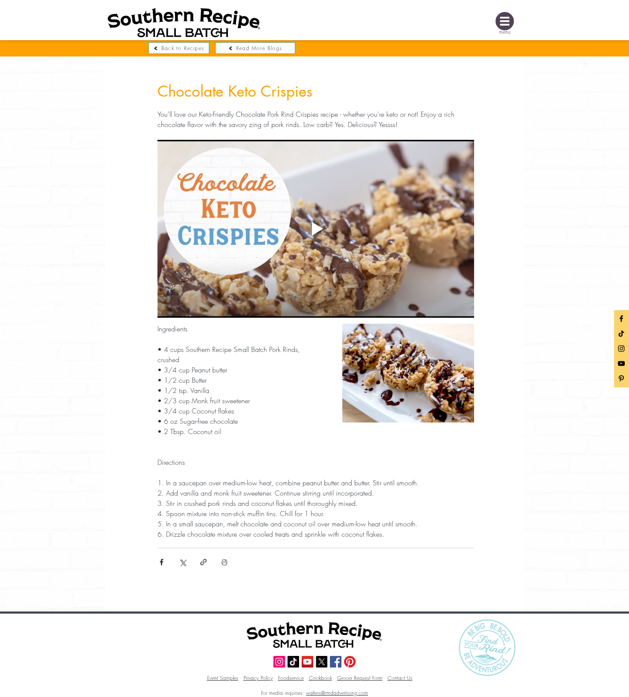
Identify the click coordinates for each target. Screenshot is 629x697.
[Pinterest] (350, 661)
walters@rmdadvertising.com (337, 693)
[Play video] (315, 229)
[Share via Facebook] (161, 562)
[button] (504, 21)
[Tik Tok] (621, 333)
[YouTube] (621, 363)
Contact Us (400, 678)
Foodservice (291, 678)
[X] (321, 661)
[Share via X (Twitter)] (182, 562)
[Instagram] (621, 348)
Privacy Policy (258, 678)
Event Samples (222, 678)
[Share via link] (203, 562)
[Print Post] (224, 562)
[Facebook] (621, 318)
